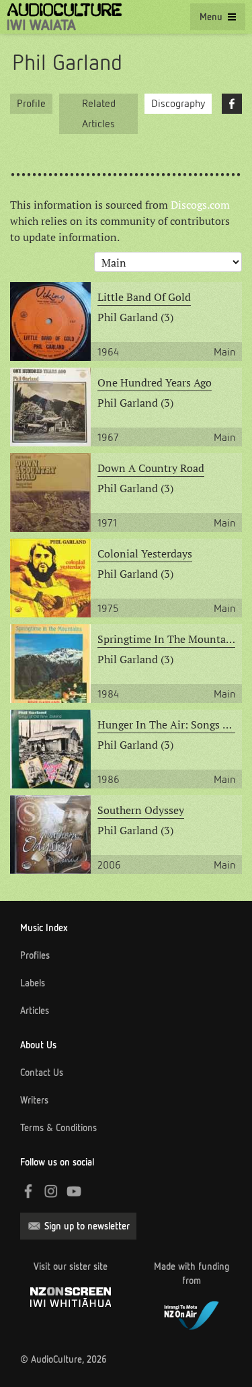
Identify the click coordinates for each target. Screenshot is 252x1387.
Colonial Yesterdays (144, 553)
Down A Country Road (150, 468)
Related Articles (99, 113)
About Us (38, 1045)
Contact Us (41, 1072)
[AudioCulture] (64, 16)
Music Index (44, 927)
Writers (34, 1100)
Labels (32, 983)
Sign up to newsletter (87, 1226)
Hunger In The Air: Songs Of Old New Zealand (166, 724)
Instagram (51, 1191)
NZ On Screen (70, 1297)
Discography (178, 103)
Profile (31, 103)
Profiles (35, 955)
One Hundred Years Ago (154, 382)
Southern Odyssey (140, 810)
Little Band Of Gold (144, 297)
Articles (34, 1010)
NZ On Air (191, 1313)
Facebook (232, 104)
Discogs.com (200, 204)
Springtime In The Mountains (166, 639)
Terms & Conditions (58, 1127)
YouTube (74, 1191)
